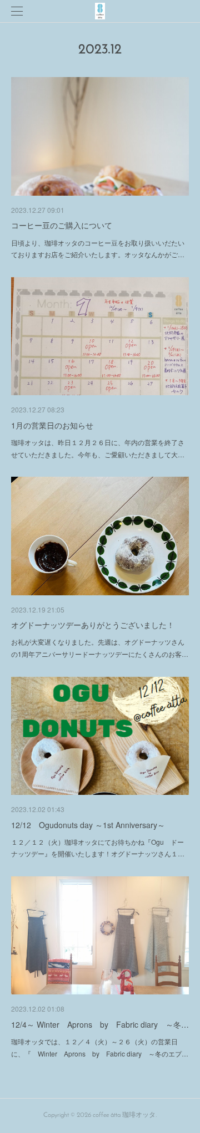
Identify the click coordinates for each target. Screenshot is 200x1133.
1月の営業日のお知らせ (52, 425)
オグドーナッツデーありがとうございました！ (92, 624)
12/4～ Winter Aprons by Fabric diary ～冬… (100, 1024)
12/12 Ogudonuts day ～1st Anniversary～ (88, 824)
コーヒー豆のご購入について (61, 225)
